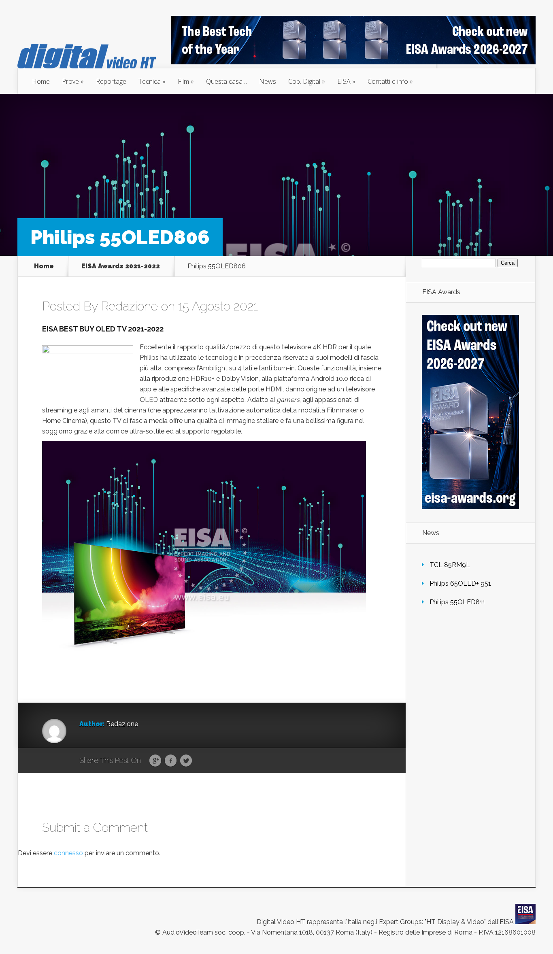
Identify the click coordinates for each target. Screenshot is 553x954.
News (267, 81)
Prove (70, 81)
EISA (344, 81)
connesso (68, 853)
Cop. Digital (304, 81)
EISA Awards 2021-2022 (120, 266)
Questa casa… (226, 81)
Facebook (170, 760)
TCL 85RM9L (450, 565)
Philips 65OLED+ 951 (460, 583)
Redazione (129, 306)
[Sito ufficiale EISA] (525, 922)
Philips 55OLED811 (457, 602)
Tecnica (149, 81)
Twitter (186, 760)
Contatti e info (388, 81)
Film (183, 81)
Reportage (111, 81)
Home (41, 81)
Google (155, 760)
